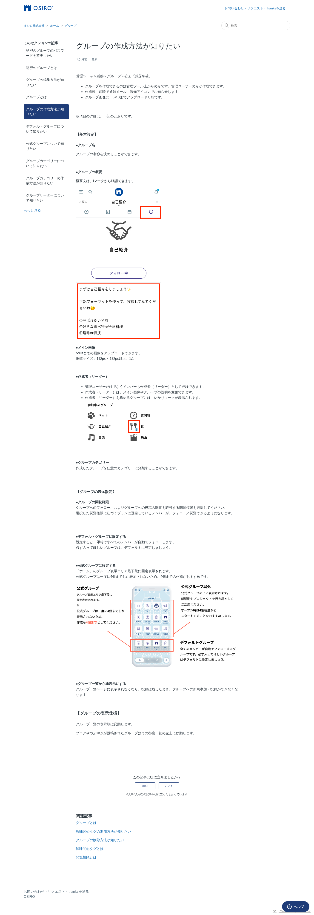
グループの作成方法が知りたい (45, 111)
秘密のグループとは (41, 68)
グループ (71, 25)
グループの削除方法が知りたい (100, 840)
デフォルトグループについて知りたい (45, 129)
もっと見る (32, 210)
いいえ (169, 785)
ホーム (54, 25)
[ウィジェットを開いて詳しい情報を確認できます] (295, 907)
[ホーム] (38, 8)
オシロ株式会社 (34, 25)
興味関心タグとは (89, 849)
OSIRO (29, 896)
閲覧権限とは (86, 857)
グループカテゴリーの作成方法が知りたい (45, 180)
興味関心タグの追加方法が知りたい (103, 831)
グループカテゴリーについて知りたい (45, 163)
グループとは (36, 97)
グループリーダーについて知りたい (45, 198)
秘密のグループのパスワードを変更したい (45, 53)
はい (145, 785)
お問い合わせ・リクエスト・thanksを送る (255, 8)
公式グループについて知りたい (45, 146)
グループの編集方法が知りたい (45, 82)
